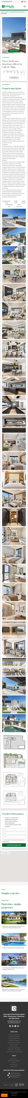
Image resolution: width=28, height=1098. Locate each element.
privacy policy (5, 841)
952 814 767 (7, 1)
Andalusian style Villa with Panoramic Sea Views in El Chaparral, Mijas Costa (13, 927)
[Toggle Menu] (25, 6)
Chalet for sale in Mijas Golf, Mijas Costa (13, 948)
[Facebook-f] (13, 1026)
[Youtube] (15, 1026)
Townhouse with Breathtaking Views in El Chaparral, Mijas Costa (13, 968)
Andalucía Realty (4, 12)
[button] (4, 1095)
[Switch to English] (22, 2)
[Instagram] (18, 1026)
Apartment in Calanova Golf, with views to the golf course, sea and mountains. (13, 990)
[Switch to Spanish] (25, 2)
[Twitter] (10, 1026)
